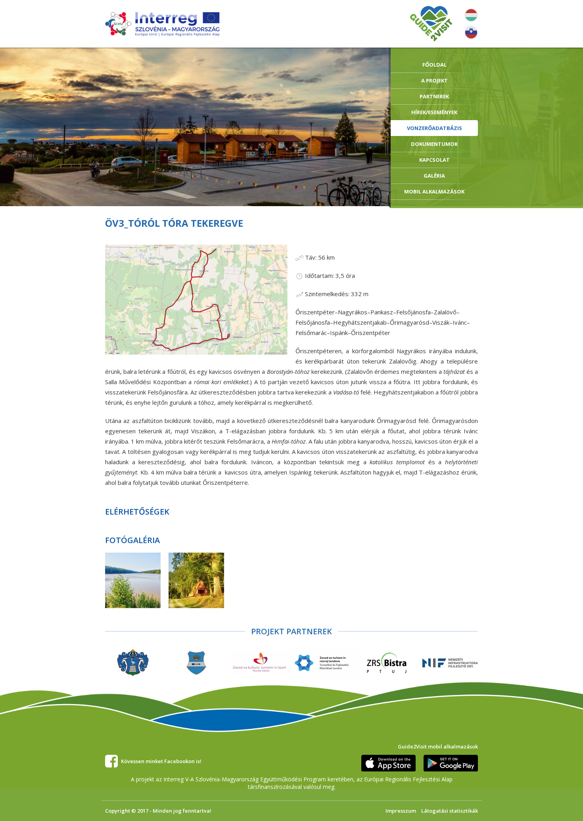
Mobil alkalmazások (434, 191)
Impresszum (400, 810)
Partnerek (434, 96)
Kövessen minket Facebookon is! (161, 761)
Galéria (434, 175)
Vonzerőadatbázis (434, 128)
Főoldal (434, 64)
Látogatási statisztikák (449, 810)
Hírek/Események (434, 112)
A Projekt (434, 80)
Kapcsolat (434, 159)
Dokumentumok (434, 143)
